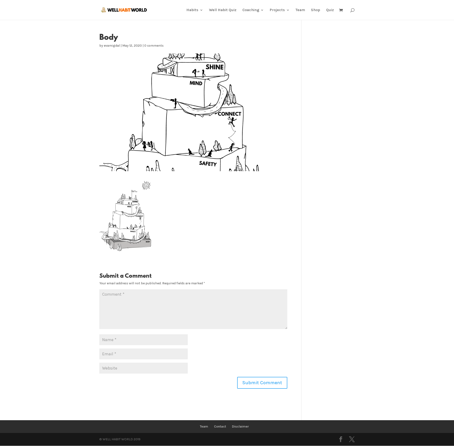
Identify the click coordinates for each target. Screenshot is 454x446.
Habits (192, 10)
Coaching (250, 10)
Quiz (330, 10)
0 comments (154, 46)
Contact (220, 426)
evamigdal (112, 46)
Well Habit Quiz (222, 10)
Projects (277, 10)
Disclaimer (240, 426)
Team (300, 10)
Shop (315, 10)
